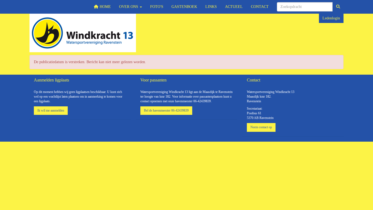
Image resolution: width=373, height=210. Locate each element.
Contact (260, 7)
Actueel (234, 7)
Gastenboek (184, 7)
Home (105, 7)
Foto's (156, 7)
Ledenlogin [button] (331, 18)
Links (211, 7)
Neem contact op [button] (261, 127)
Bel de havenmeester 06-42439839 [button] (166, 110)
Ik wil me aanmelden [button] (50, 110)
